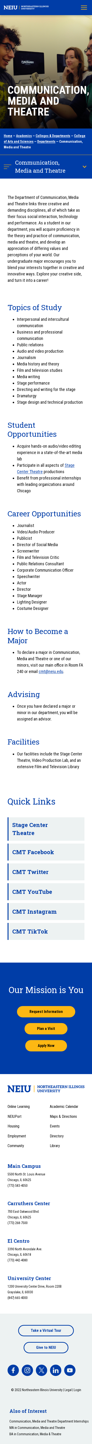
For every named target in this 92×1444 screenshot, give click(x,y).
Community (16, 1146)
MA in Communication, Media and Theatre (37, 1428)
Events (55, 1126)
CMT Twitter (30, 872)
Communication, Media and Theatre (40, 166)
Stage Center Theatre (30, 829)
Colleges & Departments (53, 136)
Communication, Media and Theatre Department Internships (49, 1421)
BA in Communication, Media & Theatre (35, 1434)
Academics (24, 136)
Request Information (46, 1011)
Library (55, 1146)
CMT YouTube (32, 892)
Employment (17, 1136)
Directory (57, 1136)
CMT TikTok (30, 931)
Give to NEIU (46, 1347)
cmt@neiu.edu (51, 671)
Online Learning (19, 1106)
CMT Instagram (34, 911)
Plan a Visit (46, 1028)
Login (77, 1390)
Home (8, 136)
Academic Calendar (64, 1106)
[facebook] (13, 1370)
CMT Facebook (33, 852)
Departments (46, 141)
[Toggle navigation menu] (84, 7)
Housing (13, 1126)
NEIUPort (14, 1116)
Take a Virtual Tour (46, 1330)
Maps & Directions (63, 1116)
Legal (68, 1390)
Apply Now (46, 1045)
